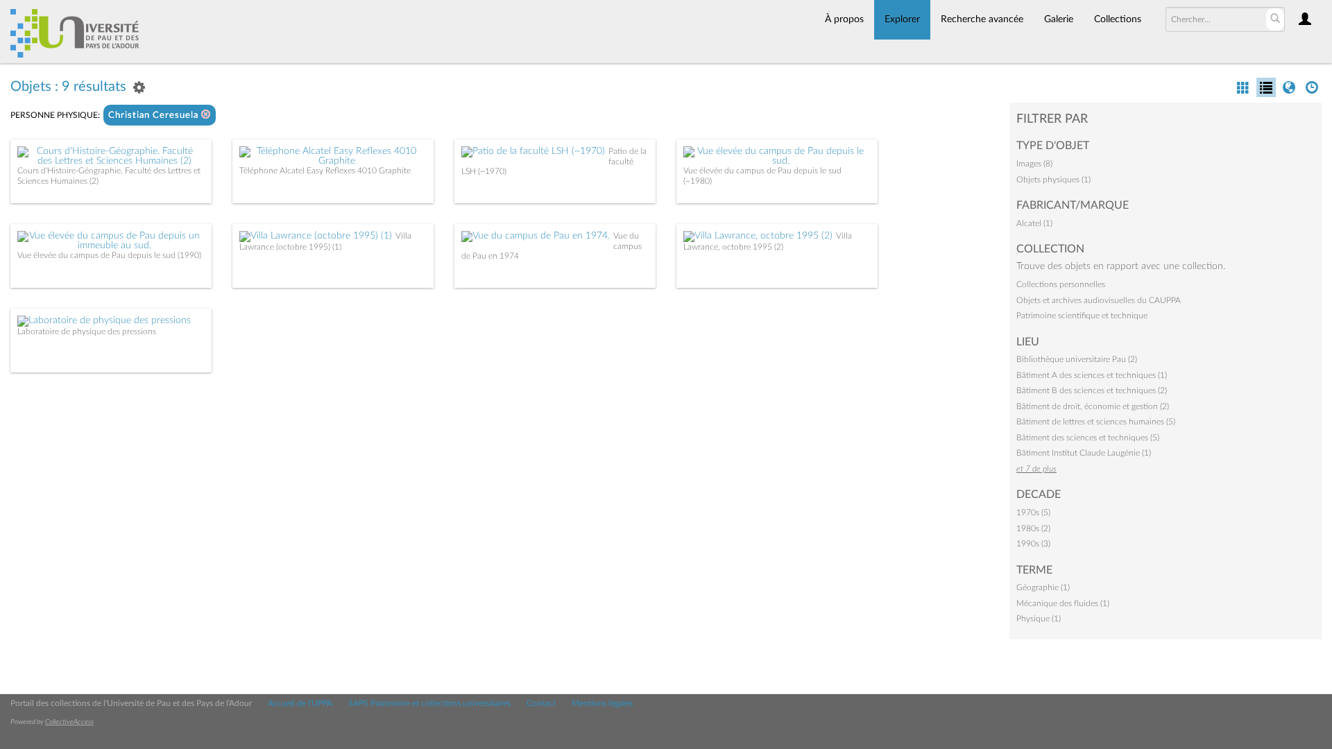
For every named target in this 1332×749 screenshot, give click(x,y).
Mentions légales (602, 703)
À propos (844, 19)
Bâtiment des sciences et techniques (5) (1087, 437)
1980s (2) (1033, 528)
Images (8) (1034, 164)
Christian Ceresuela (154, 115)
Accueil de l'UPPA (300, 703)
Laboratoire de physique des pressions (86, 331)
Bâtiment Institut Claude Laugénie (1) (1083, 453)
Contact (541, 703)
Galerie (1058, 19)
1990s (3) (1033, 544)
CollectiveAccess (69, 721)
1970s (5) (1033, 512)
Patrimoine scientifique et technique (1081, 315)
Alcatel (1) (1034, 223)
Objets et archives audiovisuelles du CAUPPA (1098, 300)
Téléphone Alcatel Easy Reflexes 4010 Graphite (325, 170)
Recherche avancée (982, 19)
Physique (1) (1038, 618)
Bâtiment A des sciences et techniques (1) (1091, 375)
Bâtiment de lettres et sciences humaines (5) (1095, 421)
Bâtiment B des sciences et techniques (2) (1091, 390)
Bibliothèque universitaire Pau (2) (1076, 359)
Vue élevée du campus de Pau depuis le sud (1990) (109, 255)
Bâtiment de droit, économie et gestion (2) (1092, 406)
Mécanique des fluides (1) (1062, 603)
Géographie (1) (1043, 587)
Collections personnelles (1060, 284)
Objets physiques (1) (1053, 179)
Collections (1117, 19)
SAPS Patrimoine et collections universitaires (429, 703)
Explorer (902, 19)
